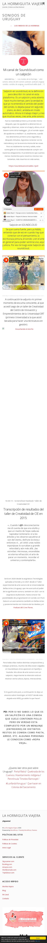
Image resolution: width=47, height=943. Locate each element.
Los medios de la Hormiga (26, 26)
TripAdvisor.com (8, 873)
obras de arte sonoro (16, 82)
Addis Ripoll (5, 295)
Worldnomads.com (9, 870)
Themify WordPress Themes (28, 830)
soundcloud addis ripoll (32, 84)
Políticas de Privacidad (10, 839)
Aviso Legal (6, 848)
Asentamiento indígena (28, 775)
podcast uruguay (38, 82)
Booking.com (7, 864)
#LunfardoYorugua (15, 783)
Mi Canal (5, 894)
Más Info (37, 941)
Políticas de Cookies (9, 844)
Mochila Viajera (7, 886)
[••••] (23, 920)
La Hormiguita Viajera (11, 828)
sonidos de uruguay (16, 84)
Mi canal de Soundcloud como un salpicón (23, 72)
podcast (28, 82)
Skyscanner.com (8, 861)
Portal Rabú (20, 771)
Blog (4, 890)
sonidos (5, 84)
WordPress (14, 830)
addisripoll (9, 79)
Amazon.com (7, 867)
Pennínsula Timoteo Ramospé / (23, 778)
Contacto (5, 898)
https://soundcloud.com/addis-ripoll (23, 166)
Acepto (38, 938)
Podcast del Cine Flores (23, 607)
